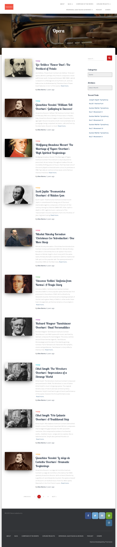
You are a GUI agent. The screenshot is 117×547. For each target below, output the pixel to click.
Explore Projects (103, 4)
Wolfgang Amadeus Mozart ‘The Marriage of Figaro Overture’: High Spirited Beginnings (54, 149)
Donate (107, 10)
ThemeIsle (108, 542)
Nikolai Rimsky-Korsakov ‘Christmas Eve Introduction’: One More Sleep (55, 238)
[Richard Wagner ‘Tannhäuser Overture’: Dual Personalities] (18, 327)
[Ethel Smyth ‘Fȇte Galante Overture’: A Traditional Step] (18, 418)
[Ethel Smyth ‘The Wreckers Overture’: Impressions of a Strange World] (18, 372)
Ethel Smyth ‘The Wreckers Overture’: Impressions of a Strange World (51, 372)
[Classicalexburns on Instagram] (109, 522)
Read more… (65, 86)
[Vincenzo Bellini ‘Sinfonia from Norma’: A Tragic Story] (18, 284)
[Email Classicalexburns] (102, 515)
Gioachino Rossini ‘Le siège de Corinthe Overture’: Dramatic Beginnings (53, 462)
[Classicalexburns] (9, 7)
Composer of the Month (84, 4)
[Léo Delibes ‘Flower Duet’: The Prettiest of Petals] (18, 68)
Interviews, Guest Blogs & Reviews (78, 10)
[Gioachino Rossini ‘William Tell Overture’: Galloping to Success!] (18, 108)
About (62, 4)
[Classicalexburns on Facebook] (88, 515)
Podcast (99, 10)
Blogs (38, 61)
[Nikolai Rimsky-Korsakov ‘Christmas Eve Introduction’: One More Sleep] (18, 237)
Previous (27, 496)
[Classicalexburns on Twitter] (95, 515)
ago (50, 90)
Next (53, 496)
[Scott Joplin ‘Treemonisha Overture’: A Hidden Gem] (18, 194)
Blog (70, 4)
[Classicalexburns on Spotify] (109, 515)
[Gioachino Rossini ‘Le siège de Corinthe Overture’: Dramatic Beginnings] (18, 461)
